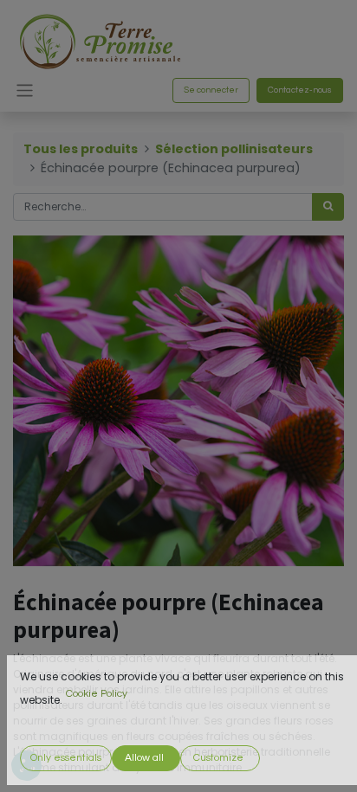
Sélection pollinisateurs (234, 149)
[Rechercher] (328, 207)
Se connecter (211, 90)
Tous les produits (80, 149)
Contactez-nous (300, 90)
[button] (66, 758)
